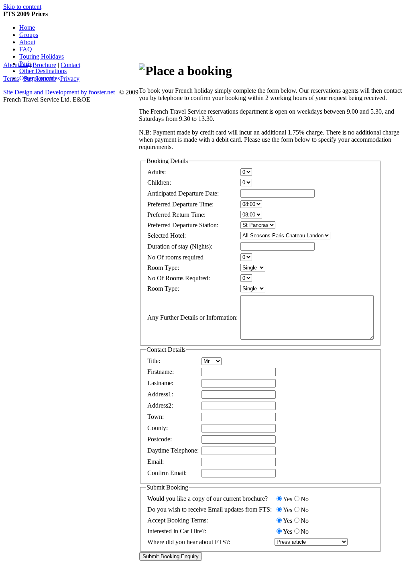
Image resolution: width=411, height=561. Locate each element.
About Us (15, 64)
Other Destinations (43, 70)
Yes (287, 499)
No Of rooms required (175, 257)
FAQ (25, 49)
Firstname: (160, 371)
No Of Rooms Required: (178, 278)
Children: (159, 182)
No (305, 499)
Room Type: (163, 267)
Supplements (39, 78)
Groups (28, 34)
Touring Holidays (41, 56)
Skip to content (22, 6)
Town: (155, 416)
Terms (11, 78)
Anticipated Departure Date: (183, 193)
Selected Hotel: (166, 235)
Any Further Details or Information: (192, 317)
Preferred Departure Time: (180, 204)
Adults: (156, 172)
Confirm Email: (167, 472)
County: (157, 427)
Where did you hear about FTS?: (188, 542)
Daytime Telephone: (173, 450)
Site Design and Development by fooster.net (59, 92)
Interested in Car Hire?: (176, 531)
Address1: (160, 394)
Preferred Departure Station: (182, 225)
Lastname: (160, 382)
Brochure (44, 64)
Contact (70, 64)
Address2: (160, 405)
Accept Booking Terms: (177, 520)
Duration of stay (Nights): (179, 246)
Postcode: (159, 439)
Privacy (69, 78)
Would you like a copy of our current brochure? (207, 498)
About (27, 42)
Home (27, 27)
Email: (155, 461)
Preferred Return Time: (176, 214)
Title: (153, 360)
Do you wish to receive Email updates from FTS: (209, 509)
